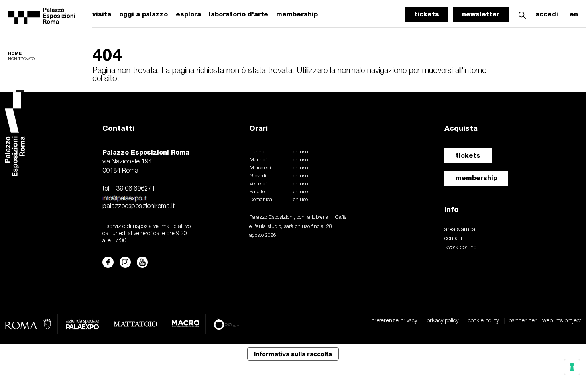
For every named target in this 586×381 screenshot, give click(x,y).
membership (476, 178)
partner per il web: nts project (545, 321)
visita (101, 14)
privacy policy (442, 321)
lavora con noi (461, 247)
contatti (453, 238)
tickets (426, 14)
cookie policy (483, 321)
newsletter (480, 14)
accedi (546, 14)
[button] (522, 14)
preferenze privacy (394, 321)
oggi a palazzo (143, 14)
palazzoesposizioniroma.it (138, 206)
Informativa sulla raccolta (293, 354)
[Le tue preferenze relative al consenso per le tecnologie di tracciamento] (572, 367)
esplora (188, 14)
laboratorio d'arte (238, 14)
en (574, 14)
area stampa (459, 229)
